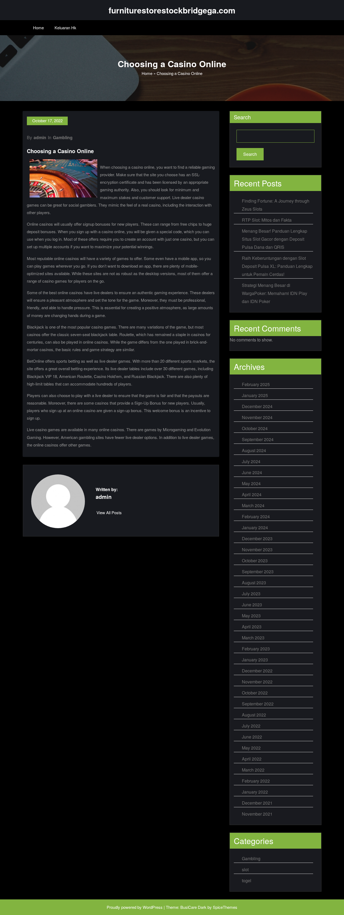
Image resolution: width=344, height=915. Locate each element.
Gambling (63, 137)
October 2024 (255, 428)
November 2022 (257, 682)
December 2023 (257, 538)
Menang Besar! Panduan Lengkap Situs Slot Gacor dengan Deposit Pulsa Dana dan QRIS (274, 239)
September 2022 (258, 704)
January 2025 (255, 395)
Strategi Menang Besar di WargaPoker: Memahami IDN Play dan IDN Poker (274, 293)
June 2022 (252, 737)
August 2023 (254, 582)
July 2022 (251, 726)
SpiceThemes (225, 907)
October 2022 (255, 693)
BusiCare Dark (193, 907)
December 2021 (257, 803)
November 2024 (257, 417)
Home (38, 27)
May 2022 (251, 748)
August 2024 (254, 450)
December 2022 (257, 671)
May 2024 (251, 483)
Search (242, 117)
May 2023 (251, 616)
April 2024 (251, 494)
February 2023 (256, 649)
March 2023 (253, 638)
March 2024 (253, 505)
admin (40, 137)
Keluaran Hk (65, 27)
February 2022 (256, 781)
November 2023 (257, 549)
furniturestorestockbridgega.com (172, 10)
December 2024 (257, 406)
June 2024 (252, 472)
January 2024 (255, 527)
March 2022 (253, 770)
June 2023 (252, 604)
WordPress (153, 907)
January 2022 (255, 792)
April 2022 (251, 759)
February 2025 (256, 384)
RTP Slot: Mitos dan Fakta (267, 220)
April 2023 (251, 627)
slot (245, 869)
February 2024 (256, 516)
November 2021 (257, 814)
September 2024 (258, 439)
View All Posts (109, 512)
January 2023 (255, 660)
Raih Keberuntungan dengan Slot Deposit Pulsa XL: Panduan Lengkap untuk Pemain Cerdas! (277, 266)
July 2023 (251, 593)
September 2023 (258, 571)
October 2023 (255, 560)
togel (246, 880)
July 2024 (251, 461)
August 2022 (254, 715)
